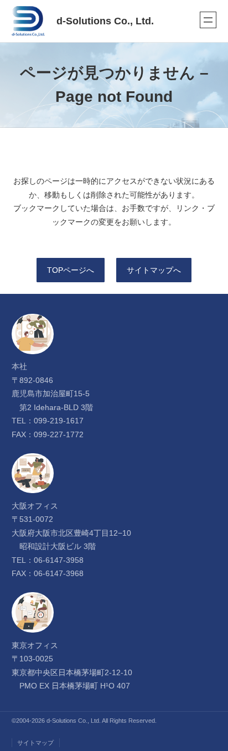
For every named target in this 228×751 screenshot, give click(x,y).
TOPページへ (70, 270)
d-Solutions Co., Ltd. (105, 21)
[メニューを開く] (208, 20)
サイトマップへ (154, 270)
